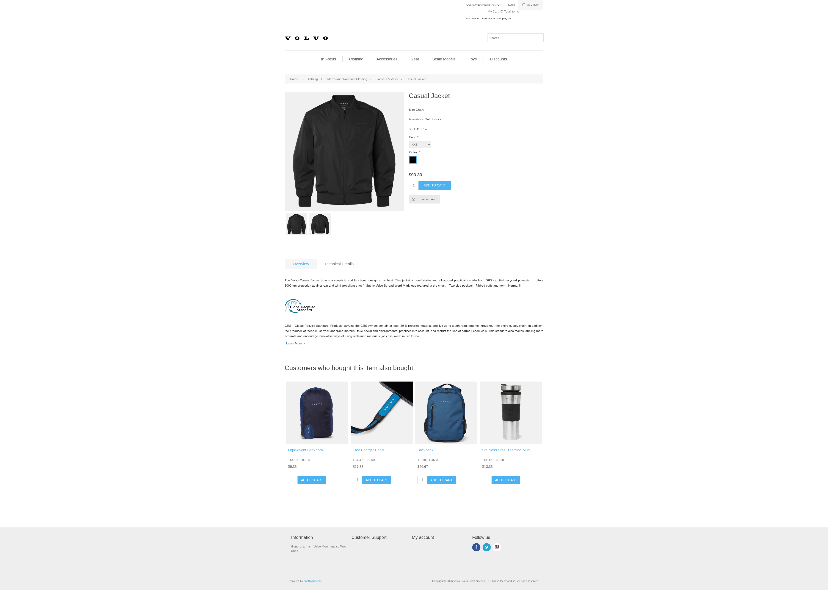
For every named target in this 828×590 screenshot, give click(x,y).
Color (413, 152)
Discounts (498, 59)
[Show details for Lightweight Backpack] (317, 413)
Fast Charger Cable (368, 450)
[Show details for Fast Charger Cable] (382, 413)
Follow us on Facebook (476, 547)
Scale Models (444, 59)
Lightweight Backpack (305, 450)
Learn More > (295, 343)
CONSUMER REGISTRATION (483, 4)
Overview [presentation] (301, 264)
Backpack (425, 450)
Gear (415, 59)
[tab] (301, 264)
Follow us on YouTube (497, 547)
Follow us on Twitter (487, 547)
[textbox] (516, 37)
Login (511, 4)
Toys (473, 59)
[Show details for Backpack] (446, 413)
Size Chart (416, 109)
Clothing (356, 59)
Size (412, 137)
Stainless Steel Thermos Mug (506, 450)
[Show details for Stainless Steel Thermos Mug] (511, 413)
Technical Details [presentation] (339, 264)
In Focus (328, 59)
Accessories (386, 59)
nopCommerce (313, 581)
